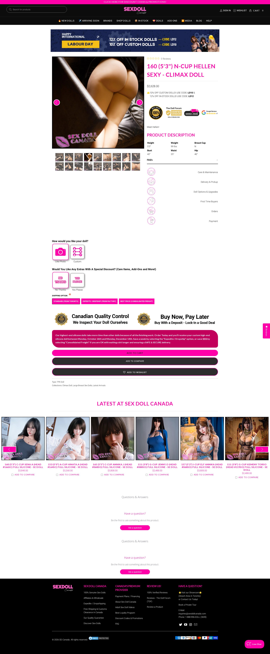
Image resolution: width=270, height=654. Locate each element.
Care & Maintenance (208, 172)
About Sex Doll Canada (125, 602)
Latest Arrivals (99, 385)
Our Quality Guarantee (94, 618)
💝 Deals (158, 20)
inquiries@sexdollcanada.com (192, 613)
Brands (107, 20)
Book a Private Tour (187, 605)
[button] (135, 372)
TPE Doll (60, 382)
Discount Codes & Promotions (129, 618)
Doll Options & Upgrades (206, 191)
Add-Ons (172, 20)
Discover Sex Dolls (92, 623)
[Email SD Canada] (196, 625)
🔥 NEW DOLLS (66, 20)
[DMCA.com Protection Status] (98, 639)
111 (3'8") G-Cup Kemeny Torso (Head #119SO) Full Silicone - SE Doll (246, 438)
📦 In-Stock (141, 20)
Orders (214, 211)
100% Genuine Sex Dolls (95, 592)
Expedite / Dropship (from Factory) (99, 301)
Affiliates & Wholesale (93, 598)
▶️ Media (187, 20)
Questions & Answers (135, 497)
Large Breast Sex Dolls (82, 385)
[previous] (56, 102)
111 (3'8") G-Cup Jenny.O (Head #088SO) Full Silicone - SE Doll (157, 438)
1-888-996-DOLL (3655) (195, 617)
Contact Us (186, 599)
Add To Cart (135, 353)
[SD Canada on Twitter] (181, 625)
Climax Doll (67, 385)
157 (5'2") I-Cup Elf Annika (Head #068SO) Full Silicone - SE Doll (202, 438)
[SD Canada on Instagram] (191, 625)
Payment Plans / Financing (127, 596)
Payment (213, 221)
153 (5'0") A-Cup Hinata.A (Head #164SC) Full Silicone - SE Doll (67, 438)
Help (209, 20)
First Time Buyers (209, 201)
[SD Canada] (135, 10)
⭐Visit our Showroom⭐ (190, 592)
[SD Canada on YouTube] (186, 625)
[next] (139, 102)
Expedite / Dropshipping (94, 603)
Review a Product (155, 607)
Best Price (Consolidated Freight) (136, 301)
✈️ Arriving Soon (89, 20)
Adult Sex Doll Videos (125, 607)
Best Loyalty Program (125, 613)
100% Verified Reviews (157, 592)
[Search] (10, 9)
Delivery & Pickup (209, 182)
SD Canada (64, 639)
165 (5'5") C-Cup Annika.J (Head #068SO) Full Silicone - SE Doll (112, 438)
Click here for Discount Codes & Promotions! (135, 1)
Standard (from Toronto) (66, 301)
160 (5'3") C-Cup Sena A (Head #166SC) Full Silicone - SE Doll (23, 438)
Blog (199, 20)
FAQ (117, 624)
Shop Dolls (123, 20)
